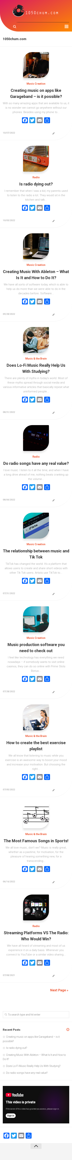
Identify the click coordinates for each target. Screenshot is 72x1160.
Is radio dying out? (36, 184)
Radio (36, 177)
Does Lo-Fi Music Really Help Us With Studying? (33, 1065)
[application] (36, 1104)
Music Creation (36, 83)
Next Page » (59, 990)
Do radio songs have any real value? (36, 463)
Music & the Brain (36, 358)
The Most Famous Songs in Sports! (36, 841)
